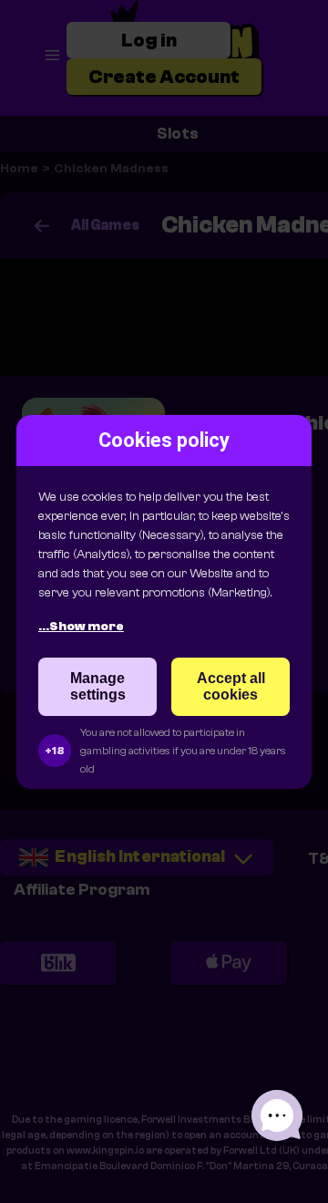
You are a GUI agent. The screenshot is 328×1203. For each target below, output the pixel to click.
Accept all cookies (231, 686)
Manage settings (98, 686)
